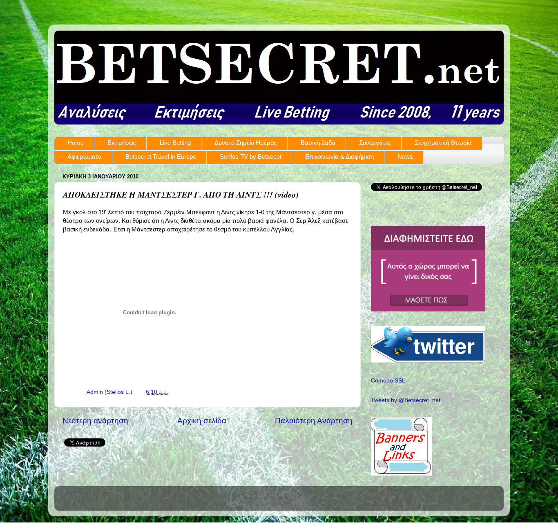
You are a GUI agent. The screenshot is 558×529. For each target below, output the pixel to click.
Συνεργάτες (375, 142)
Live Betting (175, 142)
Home (75, 142)
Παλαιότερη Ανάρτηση (314, 420)
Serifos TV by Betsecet (250, 156)
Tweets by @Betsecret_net (405, 400)
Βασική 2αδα (318, 142)
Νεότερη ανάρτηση (95, 420)
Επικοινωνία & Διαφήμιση (339, 156)
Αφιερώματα (84, 156)
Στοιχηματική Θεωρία (443, 142)
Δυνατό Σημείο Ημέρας (245, 142)
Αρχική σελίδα (201, 420)
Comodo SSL (388, 381)
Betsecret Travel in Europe (160, 156)
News (405, 156)
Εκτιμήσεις (121, 142)
